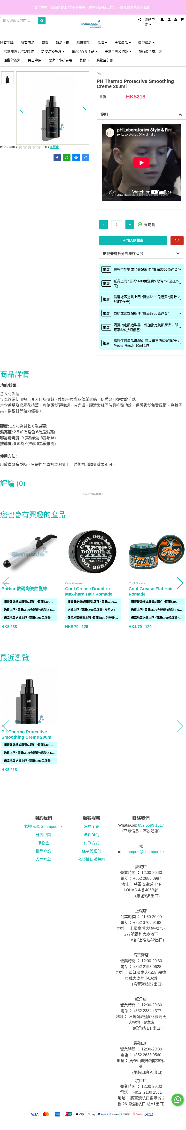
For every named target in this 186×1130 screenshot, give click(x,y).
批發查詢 (43, 851)
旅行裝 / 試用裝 (150, 51)
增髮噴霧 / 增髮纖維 (19, 51)
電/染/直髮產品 (83, 51)
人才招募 (43, 859)
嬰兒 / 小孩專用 (60, 60)
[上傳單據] (169, 19)
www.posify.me (176, 1124)
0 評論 (54, 147)
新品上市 (62, 42)
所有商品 (27, 42)
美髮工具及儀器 (117, 51)
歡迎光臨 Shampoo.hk (43, 826)
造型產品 (145, 42)
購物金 (43, 843)
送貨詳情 (91, 835)
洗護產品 (121, 42)
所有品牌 (7, 42)
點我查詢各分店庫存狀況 (123, 253)
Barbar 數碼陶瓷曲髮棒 (24, 588)
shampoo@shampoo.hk (144, 852)
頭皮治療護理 (51, 51)
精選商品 (83, 42)
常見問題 (91, 826)
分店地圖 (43, 835)
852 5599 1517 (151, 825)
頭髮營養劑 (12, 60)
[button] (21, 110)
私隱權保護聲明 (91, 859)
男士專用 (34, 60)
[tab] (141, 269)
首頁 (45, 42)
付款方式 (91, 843)
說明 (104, 114)
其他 (83, 60)
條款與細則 (91, 851)
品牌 (101, 42)
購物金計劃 (104, 60)
